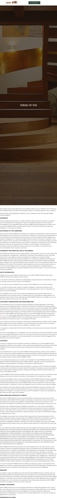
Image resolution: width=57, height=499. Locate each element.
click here (3, 315)
